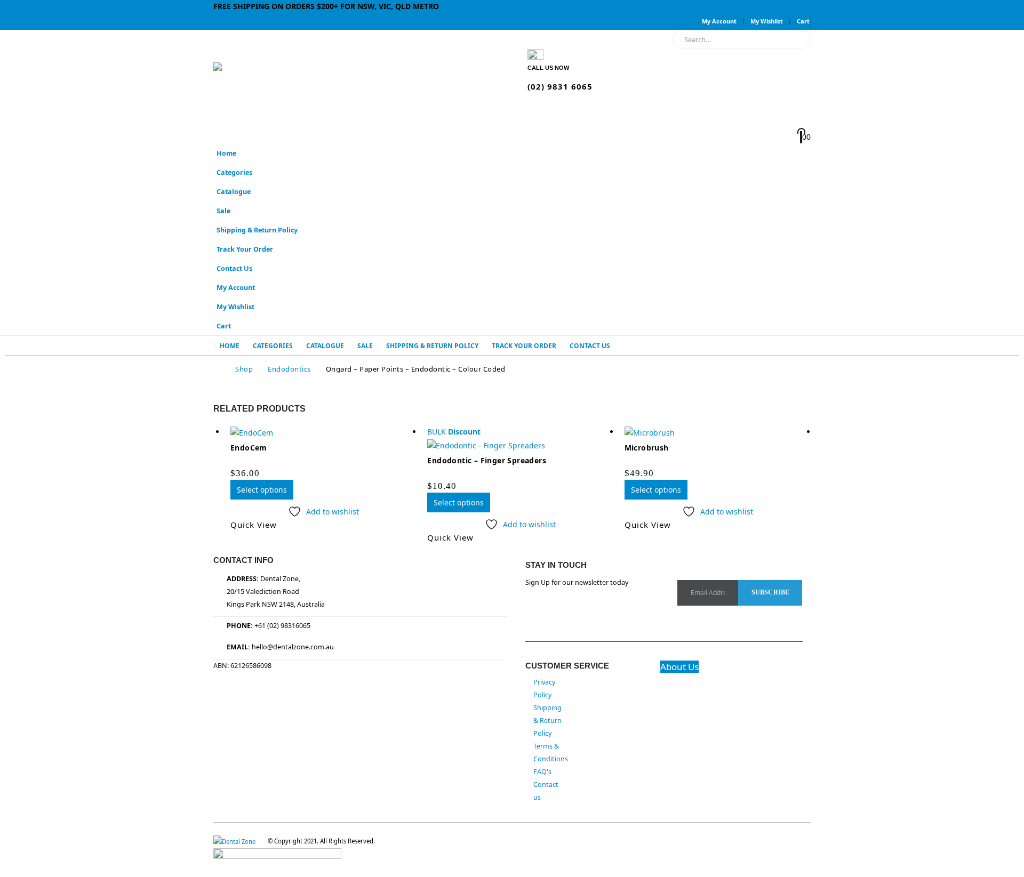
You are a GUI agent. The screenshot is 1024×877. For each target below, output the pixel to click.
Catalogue (234, 191)
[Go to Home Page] (216, 369)
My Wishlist (766, 21)
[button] (800, 188)
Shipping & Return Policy (257, 230)
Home (226, 153)
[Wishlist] (655, 123)
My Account (719, 21)
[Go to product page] (323, 432)
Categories (234, 172)
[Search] (795, 39)
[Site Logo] (280, 86)
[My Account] (656, 109)
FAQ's (542, 771)
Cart (803, 21)
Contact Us (234, 268)
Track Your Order (245, 249)
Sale (223, 210)
